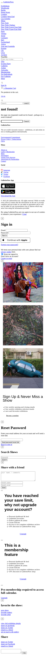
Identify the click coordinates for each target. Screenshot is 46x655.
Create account (6, 258)
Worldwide (5, 8)
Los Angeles (5, 19)
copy (24, 653)
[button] (24, 214)
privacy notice (6, 252)
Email (3, 230)
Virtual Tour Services (8, 157)
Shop (3, 79)
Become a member (12, 416)
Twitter (5, 174)
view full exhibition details (11, 623)
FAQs (3, 141)
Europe (3, 48)
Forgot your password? (9, 245)
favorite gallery (6, 612)
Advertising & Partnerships (10, 159)
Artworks (4, 70)
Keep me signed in (10, 254)
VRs (2, 62)
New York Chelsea (8, 25)
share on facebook (8, 626)
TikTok (5, 172)
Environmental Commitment (10, 137)
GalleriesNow (8, 2)
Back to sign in (6, 445)
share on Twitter (7, 628)
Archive (4, 55)
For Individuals (6, 74)
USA (3, 53)
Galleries (4, 66)
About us (4, 150)
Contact (3, 161)
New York (5, 23)
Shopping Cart (10, 88)
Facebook (6, 176)
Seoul (3, 36)
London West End (8, 17)
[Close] (2, 490)
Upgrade (23, 534)
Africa (3, 44)
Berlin (3, 10)
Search (4, 460)
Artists (3, 68)
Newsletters (5, 155)
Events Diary (6, 64)
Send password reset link (10, 442)
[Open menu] (2, 2)
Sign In (3, 85)
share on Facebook (8, 644)
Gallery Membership (8, 152)
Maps (2, 154)
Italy (2, 40)
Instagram (6, 170)
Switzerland (5, 42)
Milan (3, 21)
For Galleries (6, 76)
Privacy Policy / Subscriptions (11, 139)
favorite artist (6, 615)
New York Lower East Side (11, 27)
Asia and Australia (8, 46)
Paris (3, 31)
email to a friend (7, 630)
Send (3, 488)
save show (5, 610)
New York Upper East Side (11, 29)
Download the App (8, 196)
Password (4, 233)
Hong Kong (5, 12)
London (4, 14)
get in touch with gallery (10, 632)
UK (2, 51)
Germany (4, 38)
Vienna (3, 34)
